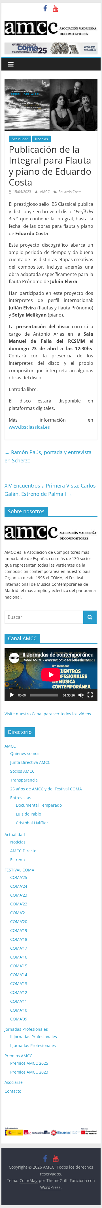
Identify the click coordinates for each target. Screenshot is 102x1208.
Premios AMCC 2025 (29, 1063)
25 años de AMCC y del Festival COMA (46, 789)
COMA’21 (18, 912)
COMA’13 (18, 983)
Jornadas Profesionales (26, 1029)
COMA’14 (18, 974)
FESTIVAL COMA (19, 870)
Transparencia (24, 780)
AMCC (45, 191)
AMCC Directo (23, 850)
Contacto (13, 1091)
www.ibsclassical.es (29, 427)
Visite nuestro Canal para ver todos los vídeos (48, 713)
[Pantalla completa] (90, 695)
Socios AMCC (22, 771)
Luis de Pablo (28, 814)
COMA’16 (18, 957)
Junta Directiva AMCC (30, 762)
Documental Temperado (39, 805)
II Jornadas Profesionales (33, 1036)
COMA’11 (18, 1001)
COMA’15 (18, 966)
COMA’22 (18, 904)
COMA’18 (18, 939)
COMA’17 (18, 948)
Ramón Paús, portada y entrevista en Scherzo (48, 456)
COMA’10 (18, 1010)
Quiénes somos (24, 753)
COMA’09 (18, 1019)
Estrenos (18, 859)
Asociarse (14, 1082)
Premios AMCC (18, 1055)
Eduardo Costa (70, 191)
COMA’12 (18, 992)
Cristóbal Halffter (32, 823)
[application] (51, 674)
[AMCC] (51, 524)
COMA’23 (18, 895)
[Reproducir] (12, 695)
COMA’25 (18, 877)
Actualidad (20, 138)
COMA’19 (18, 930)
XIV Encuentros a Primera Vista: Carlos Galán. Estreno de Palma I (50, 489)
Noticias (41, 138)
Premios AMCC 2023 (29, 1072)
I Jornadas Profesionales (33, 1045)
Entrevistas (20, 797)
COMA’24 (18, 886)
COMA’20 (18, 921)
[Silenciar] (81, 695)
